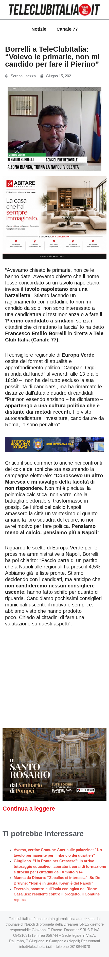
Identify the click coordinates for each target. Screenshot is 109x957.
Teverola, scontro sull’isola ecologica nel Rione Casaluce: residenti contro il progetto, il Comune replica (57, 894)
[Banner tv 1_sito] (54, 764)
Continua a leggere (29, 808)
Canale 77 (67, 29)
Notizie (38, 29)
